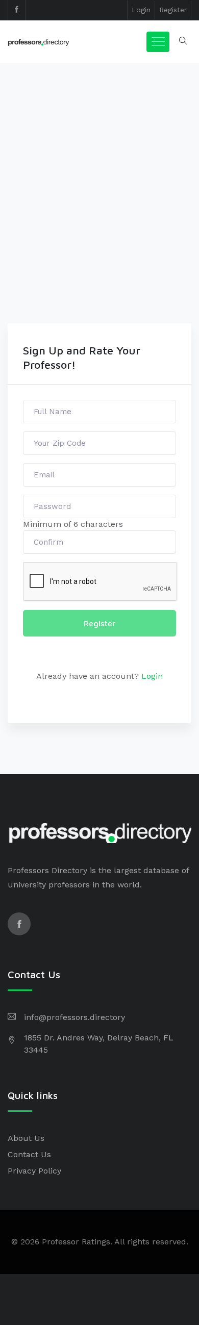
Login (141, 10)
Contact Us (29, 1154)
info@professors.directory (74, 1017)
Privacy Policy (34, 1171)
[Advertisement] (99, 218)
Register (173, 10)
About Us (26, 1138)
